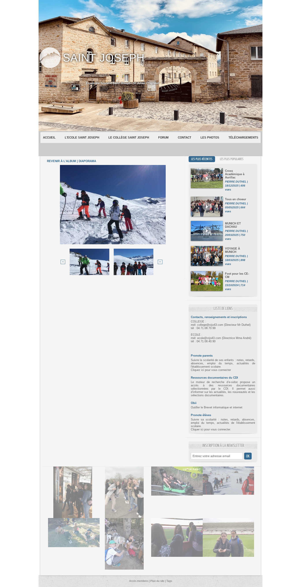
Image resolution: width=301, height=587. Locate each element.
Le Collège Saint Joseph (129, 137)
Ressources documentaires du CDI (214, 377)
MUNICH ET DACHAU (233, 225)
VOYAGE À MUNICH (232, 250)
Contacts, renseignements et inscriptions (219, 317)
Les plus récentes (201, 159)
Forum (163, 137)
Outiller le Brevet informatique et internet (216, 407)
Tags (169, 581)
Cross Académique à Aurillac (234, 174)
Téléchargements (243, 137)
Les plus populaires (231, 159)
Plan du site (157, 581)
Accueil (49, 137)
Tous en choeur (235, 199)
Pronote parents (202, 355)
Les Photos (210, 137)
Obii (194, 403)
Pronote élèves (201, 415)
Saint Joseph (104, 58)
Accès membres (138, 581)
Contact (185, 137)
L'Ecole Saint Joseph (82, 137)
